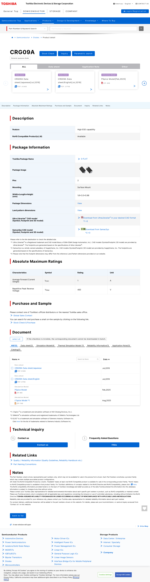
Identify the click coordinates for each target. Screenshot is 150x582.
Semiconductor (23, 37)
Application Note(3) (121, 345)
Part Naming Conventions (24, 464)
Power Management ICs (64, 546)
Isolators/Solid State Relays (17, 546)
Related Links (98, 106)
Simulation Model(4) (45, 345)
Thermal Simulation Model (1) (71, 345)
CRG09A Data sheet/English (27, 379)
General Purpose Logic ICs (66, 553)
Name (14, 359)
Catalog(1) (15, 349)
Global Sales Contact (22, 315)
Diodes (36, 37)
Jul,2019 (106, 368)
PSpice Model (21, 390)
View (79, 203)
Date (105, 359)
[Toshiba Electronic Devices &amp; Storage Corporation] (49, 3)
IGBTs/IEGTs (10, 553)
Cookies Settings (105, 575)
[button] (123, 3)
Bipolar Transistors (13, 557)
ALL (24, 67)
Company (108, 552)
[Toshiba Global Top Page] (13, 3)
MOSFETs (9, 550)
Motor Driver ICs (61, 538)
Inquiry (87, 106)
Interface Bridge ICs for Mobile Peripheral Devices (72, 562)
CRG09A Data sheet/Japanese (28, 368)
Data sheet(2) (27, 345)
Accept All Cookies (123, 575)
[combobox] (93, 28)
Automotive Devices (14, 538)
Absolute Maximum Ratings (42, 106)
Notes (108, 106)
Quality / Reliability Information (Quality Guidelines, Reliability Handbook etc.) (47, 460)
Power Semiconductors (15, 542)
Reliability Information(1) (98, 345)
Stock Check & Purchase (24, 322)
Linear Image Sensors (63, 557)
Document (78, 106)
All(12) (14, 345)
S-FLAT (84, 159)
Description (6, 106)
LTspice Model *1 (22, 400)
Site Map (144, 526)
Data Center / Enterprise (114, 538)
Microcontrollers (12, 565)
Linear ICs (58, 550)
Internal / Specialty (111, 542)
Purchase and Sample (63, 106)
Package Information (21, 106)
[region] (75, 574)
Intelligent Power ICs (63, 542)
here (18, 421)
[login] (144, 508)
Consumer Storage (111, 546)
